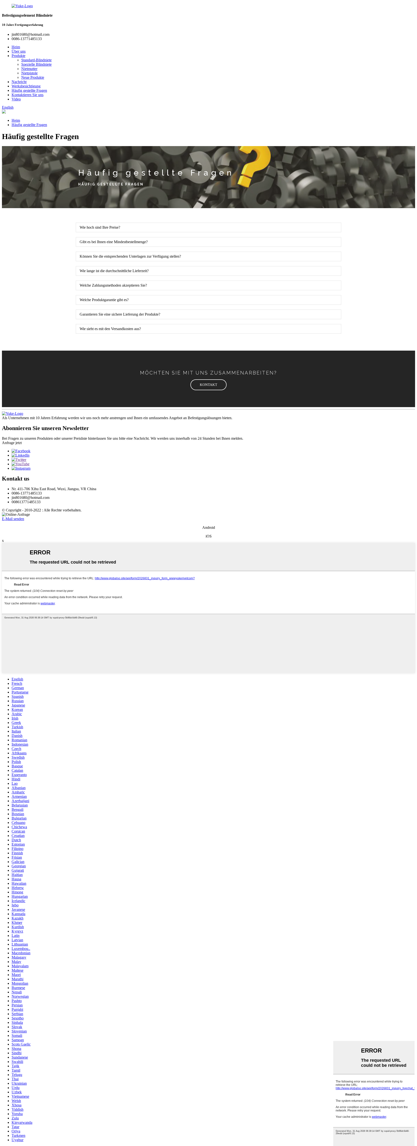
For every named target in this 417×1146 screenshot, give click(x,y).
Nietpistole (29, 73)
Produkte (18, 56)
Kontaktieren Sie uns (27, 95)
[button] (208, 384)
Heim (16, 47)
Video (16, 99)
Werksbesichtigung (26, 86)
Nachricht (19, 82)
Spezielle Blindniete (36, 64)
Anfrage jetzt (12, 443)
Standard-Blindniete (36, 60)
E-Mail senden (13, 519)
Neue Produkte (32, 77)
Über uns (19, 51)
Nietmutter (29, 69)
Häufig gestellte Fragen (29, 90)
